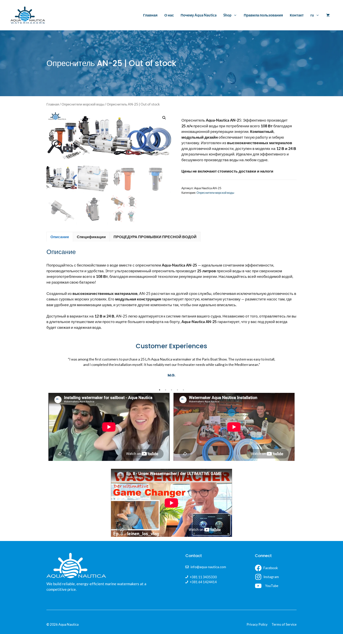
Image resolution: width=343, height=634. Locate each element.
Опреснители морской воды (83, 104)
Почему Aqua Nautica (199, 15)
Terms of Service (284, 624)
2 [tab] (166, 390)
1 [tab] (160, 390)
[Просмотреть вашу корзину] (328, 15)
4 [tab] (177, 390)
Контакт (297, 15)
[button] (164, 117)
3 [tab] (171, 390)
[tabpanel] (171, 372)
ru (312, 15)
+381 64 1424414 (203, 582)
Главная (150, 15)
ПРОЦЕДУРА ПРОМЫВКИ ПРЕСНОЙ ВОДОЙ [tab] (155, 236)
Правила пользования (263, 15)
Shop (227, 15)
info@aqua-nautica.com (208, 567)
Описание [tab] (59, 236)
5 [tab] (183, 390)
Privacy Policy (257, 624)
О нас (169, 15)
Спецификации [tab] (91, 236)
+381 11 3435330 (203, 577)
